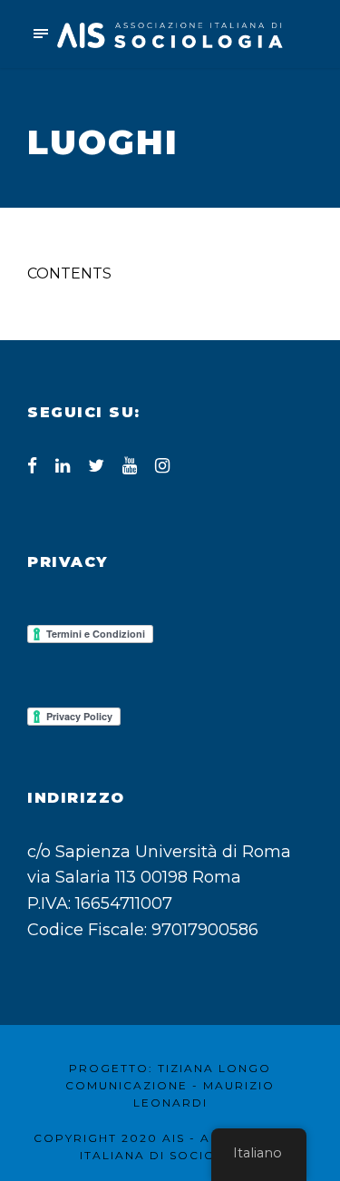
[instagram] (162, 465)
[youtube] (129, 465)
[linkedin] (62, 465)
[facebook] (32, 465)
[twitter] (96, 465)
